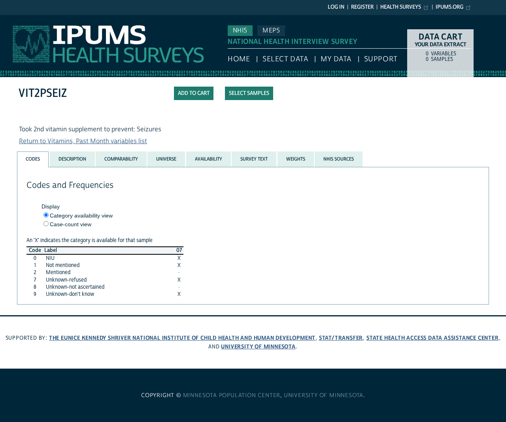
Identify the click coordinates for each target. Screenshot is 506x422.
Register (362, 7)
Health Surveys (400, 7)
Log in (336, 7)
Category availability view (81, 215)
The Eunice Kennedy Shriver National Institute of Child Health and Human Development (182, 338)
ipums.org (449, 7)
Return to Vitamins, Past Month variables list (83, 141)
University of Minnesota (258, 346)
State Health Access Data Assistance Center (432, 338)
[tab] (33, 159)
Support (381, 59)
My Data (336, 59)
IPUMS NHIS (17, 19)
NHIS (240, 30)
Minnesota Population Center (232, 395)
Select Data (285, 59)
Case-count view (70, 224)
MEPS (271, 30)
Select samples (249, 93)
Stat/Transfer (341, 338)
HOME (239, 59)
